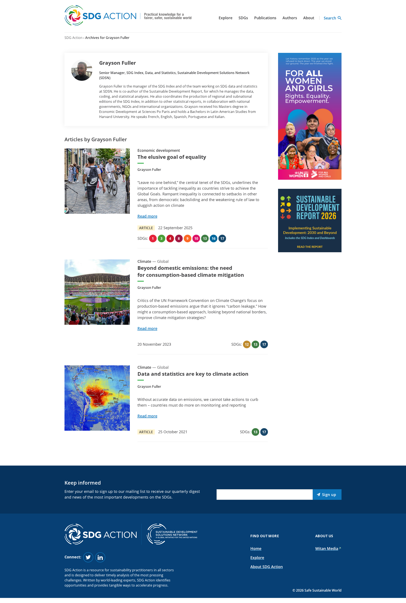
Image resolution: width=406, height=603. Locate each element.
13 (205, 238)
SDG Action (73, 37)
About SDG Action (266, 566)
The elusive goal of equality (171, 156)
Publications (265, 17)
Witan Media (326, 548)
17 (222, 238)
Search (330, 18)
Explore (225, 17)
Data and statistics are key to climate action (192, 373)
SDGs (243, 17)
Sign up (329, 494)
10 (196, 238)
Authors (290, 17)
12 (247, 344)
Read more (147, 216)
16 (213, 238)
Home (255, 548)
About (308, 17)
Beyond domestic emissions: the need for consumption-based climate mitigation (190, 271)
